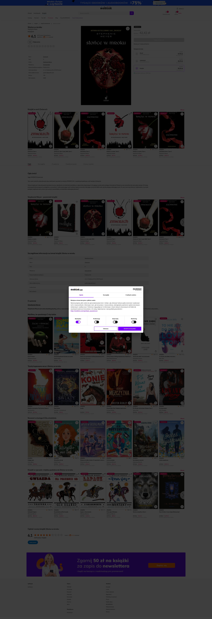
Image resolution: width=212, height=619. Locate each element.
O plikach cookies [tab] (131, 295)
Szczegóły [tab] (106, 295)
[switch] (96, 322)
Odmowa (105, 328)
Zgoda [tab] (81, 295)
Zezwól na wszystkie (130, 328)
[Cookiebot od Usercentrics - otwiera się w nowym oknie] (134, 289)
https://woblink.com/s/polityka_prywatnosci (84, 311)
